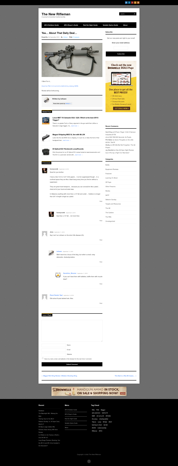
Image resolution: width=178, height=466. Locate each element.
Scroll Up (89, 461)
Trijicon (94, 422)
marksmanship (102, 428)
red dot (106, 425)
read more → (75, 126)
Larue (99, 422)
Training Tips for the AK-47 (46, 419)
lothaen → (68, 103)
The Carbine (109, 213)
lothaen (65, 37)
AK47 (110, 422)
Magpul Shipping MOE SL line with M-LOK (69, 134)
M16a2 (105, 422)
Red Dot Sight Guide (90, 25)
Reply (101, 201)
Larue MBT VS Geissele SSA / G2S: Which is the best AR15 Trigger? (75, 118)
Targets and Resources (113, 204)
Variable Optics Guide (110, 25)
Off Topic (108, 182)
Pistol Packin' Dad (56, 295)
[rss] (135, 2)
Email (68, 350)
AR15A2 (108, 416)
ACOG (94, 428)
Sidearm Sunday (110, 199)
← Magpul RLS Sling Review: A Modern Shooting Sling (59, 376)
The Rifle (108, 217)
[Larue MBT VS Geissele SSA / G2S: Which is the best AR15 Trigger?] (46, 121)
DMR (93, 416)
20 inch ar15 (100, 416)
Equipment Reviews (111, 169)
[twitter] (126, 2)
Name (68, 345)
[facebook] (129, 2)
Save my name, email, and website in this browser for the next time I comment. (68, 359)
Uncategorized (110, 221)
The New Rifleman (56, 14)
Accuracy (95, 419)
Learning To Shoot (111, 178)
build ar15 (105, 413)
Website (69, 354)
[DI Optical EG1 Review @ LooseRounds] (46, 152)
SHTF (107, 195)
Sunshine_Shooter (69, 273)
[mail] (138, 2)
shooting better (103, 419)
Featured (108, 174)
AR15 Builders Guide (51, 25)
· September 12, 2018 (68, 295)
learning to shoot (97, 425)
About (125, 25)
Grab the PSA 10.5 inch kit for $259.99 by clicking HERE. (60, 86)
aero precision (96, 413)
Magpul (103, 410)
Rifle (93, 410)
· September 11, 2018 (59, 232)
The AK (107, 208)
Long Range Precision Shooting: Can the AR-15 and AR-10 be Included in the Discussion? (49, 443)
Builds (107, 165)
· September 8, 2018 (64, 169)
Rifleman (94, 431)
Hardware (41, 411)
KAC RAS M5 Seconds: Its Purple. (120, 137)
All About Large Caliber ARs (47, 427)
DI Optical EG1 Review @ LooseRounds (68, 149)
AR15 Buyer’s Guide (71, 25)
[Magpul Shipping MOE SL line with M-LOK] (46, 137)
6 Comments (75, 37)
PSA (97, 410)
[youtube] (132, 2)
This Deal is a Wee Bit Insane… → (125, 376)
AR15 (100, 431)
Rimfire (107, 191)
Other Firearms (110, 186)
